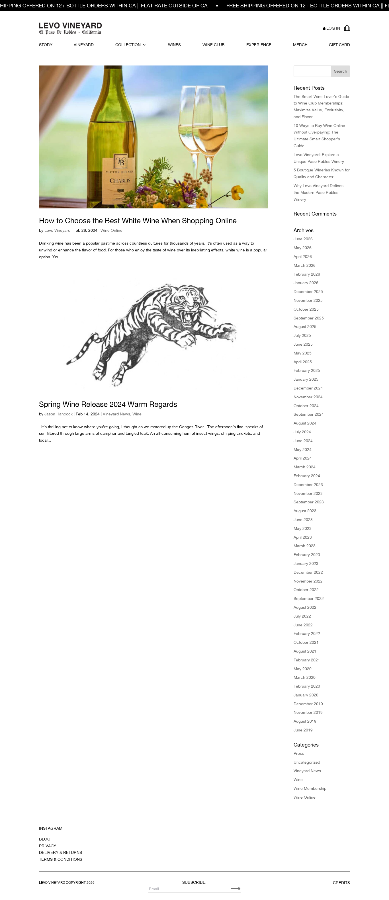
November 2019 (308, 712)
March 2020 (305, 677)
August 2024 (305, 423)
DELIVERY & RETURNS (60, 852)
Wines (174, 45)
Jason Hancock (58, 414)
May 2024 (303, 449)
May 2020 (303, 669)
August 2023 (305, 511)
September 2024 (309, 414)
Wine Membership (310, 788)
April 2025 (303, 362)
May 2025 (303, 353)
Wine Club (213, 45)
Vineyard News (116, 414)
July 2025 (302, 335)
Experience (258, 45)
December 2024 (308, 388)
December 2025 (308, 291)
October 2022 (306, 589)
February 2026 (307, 274)
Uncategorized (307, 762)
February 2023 (307, 554)
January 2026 (306, 282)
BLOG (44, 839)
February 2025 (307, 370)
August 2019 (305, 721)
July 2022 (302, 616)
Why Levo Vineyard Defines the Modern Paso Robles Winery (318, 192)
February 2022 (307, 633)
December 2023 (308, 484)
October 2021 (306, 642)
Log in (333, 28)
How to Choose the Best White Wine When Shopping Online (138, 220)
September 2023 (309, 502)
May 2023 (303, 528)
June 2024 (303, 440)
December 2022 (308, 572)
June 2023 (303, 519)
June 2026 (303, 239)
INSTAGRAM (50, 828)
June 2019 (303, 730)
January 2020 (306, 695)
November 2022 (308, 581)
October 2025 (306, 309)
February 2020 (307, 686)
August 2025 (305, 326)
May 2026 (303, 247)
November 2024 (308, 397)
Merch (300, 45)
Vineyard (84, 45)
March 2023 (305, 546)
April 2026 (303, 256)
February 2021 (307, 660)
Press (299, 753)
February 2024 (307, 475)
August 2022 (305, 607)
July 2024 (302, 432)
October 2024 (306, 405)
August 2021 (305, 651)
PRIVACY (47, 846)
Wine (137, 414)
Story (45, 45)
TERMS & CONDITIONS (60, 859)
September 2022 (309, 598)
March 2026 (305, 265)
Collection (128, 45)
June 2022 (303, 625)
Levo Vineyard (57, 230)
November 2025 (308, 300)
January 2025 (306, 379)
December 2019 (308, 704)
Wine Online (111, 230)
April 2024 (303, 458)
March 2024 (305, 467)
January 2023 (306, 563)
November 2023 (308, 493)
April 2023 (303, 537)
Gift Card (339, 45)
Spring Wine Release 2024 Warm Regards (108, 404)
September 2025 (309, 318)
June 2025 (303, 344)
